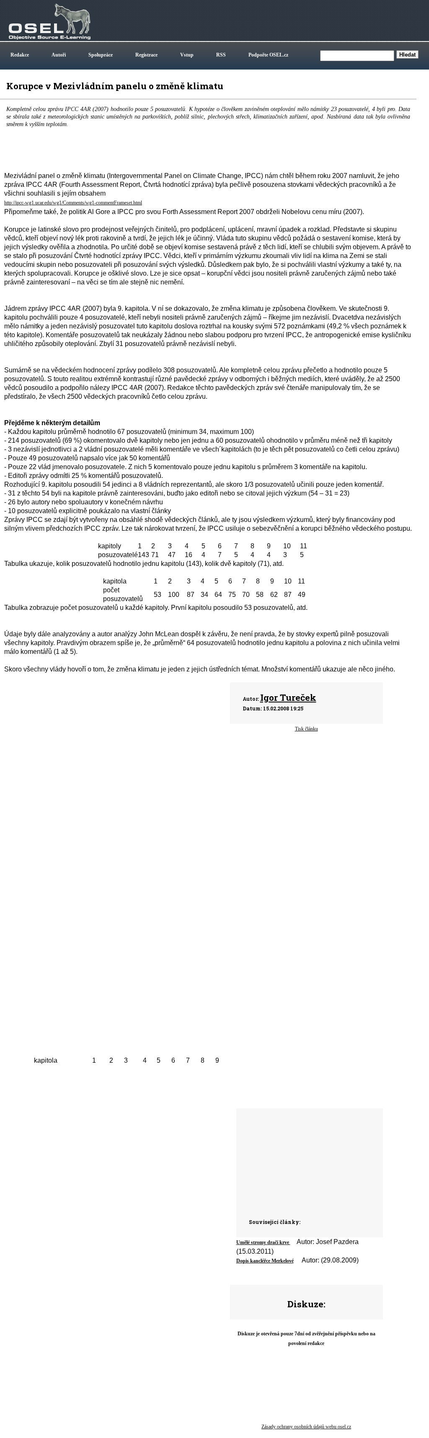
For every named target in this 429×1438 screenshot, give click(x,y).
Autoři (59, 55)
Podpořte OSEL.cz (268, 55)
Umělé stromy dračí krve (263, 1242)
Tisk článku (306, 729)
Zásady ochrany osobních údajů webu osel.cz (306, 1427)
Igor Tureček (288, 697)
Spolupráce (100, 55)
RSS (221, 55)
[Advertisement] (257, 869)
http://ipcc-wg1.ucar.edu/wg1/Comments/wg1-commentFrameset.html (73, 203)
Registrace (146, 55)
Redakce (19, 55)
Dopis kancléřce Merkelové (265, 1261)
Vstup (187, 55)
